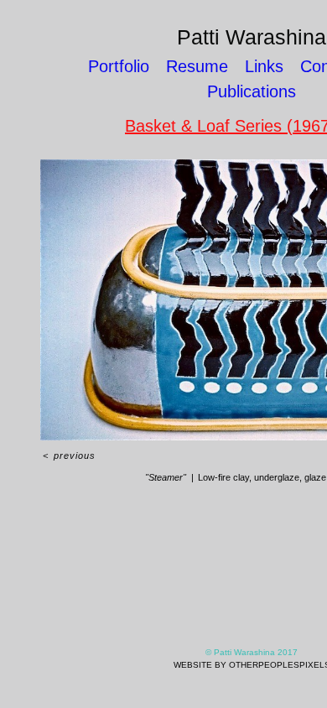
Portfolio (118, 66)
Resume (197, 66)
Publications (251, 91)
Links (264, 66)
